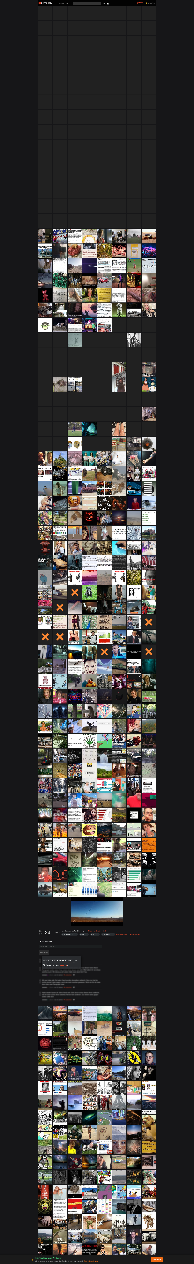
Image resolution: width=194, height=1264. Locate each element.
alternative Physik (67, 934)
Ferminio (77, 931)
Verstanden (157, 1259)
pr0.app (140, 3)
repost (82, 934)
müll (66, 4)
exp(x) (93, 934)
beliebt (61, 4)
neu (56, 4)
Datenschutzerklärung (91, 1261)
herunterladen (97, 931)
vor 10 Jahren (66, 931)
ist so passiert (106, 934)
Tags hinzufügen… (136, 934)
